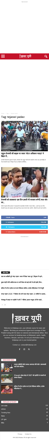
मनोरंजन (3, 409)
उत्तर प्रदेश (4, 406)
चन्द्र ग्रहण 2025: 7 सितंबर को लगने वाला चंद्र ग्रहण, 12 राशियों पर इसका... (23, 294)
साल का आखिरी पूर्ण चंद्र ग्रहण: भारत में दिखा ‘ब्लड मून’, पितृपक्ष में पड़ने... (22, 276)
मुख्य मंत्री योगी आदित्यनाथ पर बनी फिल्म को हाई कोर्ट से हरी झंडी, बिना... (22, 282)
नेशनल (3, 196)
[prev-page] (2, 305)
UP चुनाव (3, 419)
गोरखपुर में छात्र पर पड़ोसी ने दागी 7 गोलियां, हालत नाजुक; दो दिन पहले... (22, 300)
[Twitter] (29, 349)
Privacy (20, 434)
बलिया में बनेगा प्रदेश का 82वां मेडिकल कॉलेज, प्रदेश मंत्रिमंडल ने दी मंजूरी (22, 288)
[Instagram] (24, 349)
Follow (43, 222)
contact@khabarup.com (28, 345)
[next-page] (5, 305)
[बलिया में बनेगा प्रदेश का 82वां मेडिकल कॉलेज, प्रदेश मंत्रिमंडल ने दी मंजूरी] (7, 389)
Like (45, 217)
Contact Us (28, 434)
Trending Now (6, 150)
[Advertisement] (24, 27)
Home (2, 113)
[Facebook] (20, 349)
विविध (2, 423)
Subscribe (42, 232)
